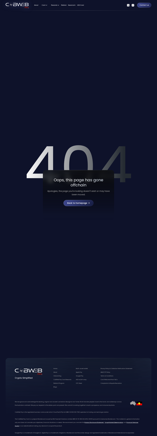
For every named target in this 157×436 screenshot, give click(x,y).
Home (55, 368)
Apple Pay (79, 372)
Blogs (55, 387)
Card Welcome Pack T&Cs (109, 379)
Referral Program (58, 383)
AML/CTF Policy (105, 372)
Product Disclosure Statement (94, 422)
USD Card (80, 5)
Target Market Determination (114, 422)
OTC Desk (79, 383)
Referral (63, 5)
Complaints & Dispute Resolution (111, 383)
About (36, 5)
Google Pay (79, 376)
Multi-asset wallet (82, 368)
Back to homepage (78, 203)
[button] (44, 5)
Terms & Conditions (107, 376)
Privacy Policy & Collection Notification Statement (116, 368)
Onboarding (57, 376)
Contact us (144, 5)
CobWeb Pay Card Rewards (62, 379)
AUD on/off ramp (81, 379)
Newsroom (72, 5)
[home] (17, 5)
